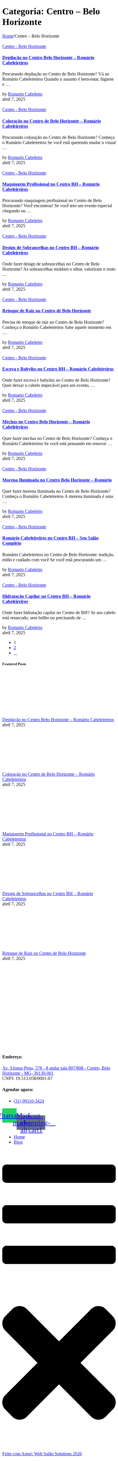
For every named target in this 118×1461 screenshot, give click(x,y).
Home (7, 36)
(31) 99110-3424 (29, 1101)
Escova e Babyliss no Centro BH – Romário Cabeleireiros (58, 368)
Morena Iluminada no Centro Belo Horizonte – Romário (57, 480)
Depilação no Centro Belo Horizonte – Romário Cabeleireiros (58, 719)
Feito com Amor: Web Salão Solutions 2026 (42, 1453)
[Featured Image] (19, 41)
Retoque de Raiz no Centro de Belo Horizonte (46, 310)
